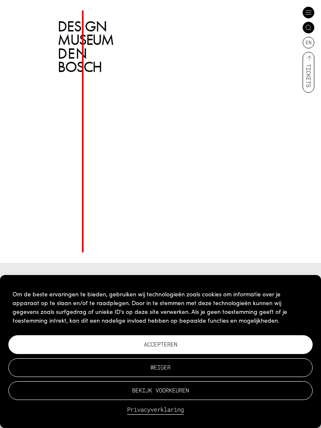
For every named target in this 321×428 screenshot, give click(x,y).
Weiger (160, 367)
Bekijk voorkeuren (160, 390)
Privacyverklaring (155, 409)
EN (308, 42)
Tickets (309, 75)
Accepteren (160, 344)
